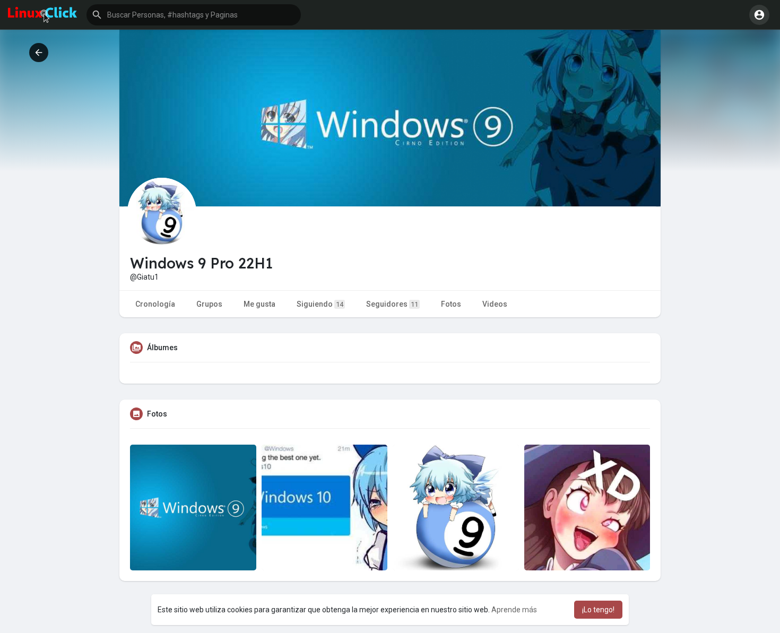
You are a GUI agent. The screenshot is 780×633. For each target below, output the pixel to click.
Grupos (209, 304)
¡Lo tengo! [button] (598, 609)
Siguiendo (320, 304)
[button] (193, 14)
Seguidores (392, 304)
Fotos (451, 304)
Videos (494, 304)
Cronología (155, 304)
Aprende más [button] (514, 609)
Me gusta (259, 304)
